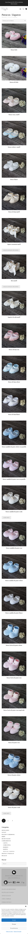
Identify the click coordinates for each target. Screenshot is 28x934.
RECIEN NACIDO (6, 838)
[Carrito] (26, 9)
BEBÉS (3, 836)
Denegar (14, 924)
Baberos (5, 847)
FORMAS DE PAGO (6, 902)
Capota (5, 843)
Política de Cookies (9, 931)
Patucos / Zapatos (8, 851)
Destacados (5, 830)
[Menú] (20, 9)
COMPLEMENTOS (6, 840)
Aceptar (14, 920)
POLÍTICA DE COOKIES (8, 892)
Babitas (5, 849)
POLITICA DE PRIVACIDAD (9, 889)
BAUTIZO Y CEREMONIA (8, 834)
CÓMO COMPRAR (6, 898)
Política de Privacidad (17, 931)
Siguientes (12, 821)
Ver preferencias (14, 928)
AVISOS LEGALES (6, 895)
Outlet (4, 832)
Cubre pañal (7, 845)
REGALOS (4, 855)
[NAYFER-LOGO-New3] (4, 9)
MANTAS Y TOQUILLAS (8, 853)
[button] (26, 906)
